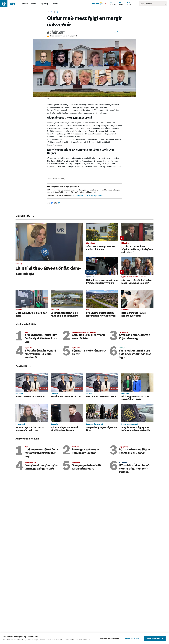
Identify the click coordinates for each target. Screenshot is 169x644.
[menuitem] (27, 3)
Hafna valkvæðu (132, 638)
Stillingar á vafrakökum (109, 638)
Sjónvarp (44, 4)
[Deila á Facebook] (51, 12)
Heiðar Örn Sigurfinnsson (56, 31)
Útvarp (33, 4)
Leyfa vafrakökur (154, 638)
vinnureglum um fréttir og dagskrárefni (88, 195)
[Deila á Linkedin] (57, 12)
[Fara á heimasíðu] (9, 3)
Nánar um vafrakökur (83, 640)
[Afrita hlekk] (48, 12)
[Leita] (164, 4)
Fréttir (23, 4)
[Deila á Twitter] (54, 12)
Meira (55, 4)
